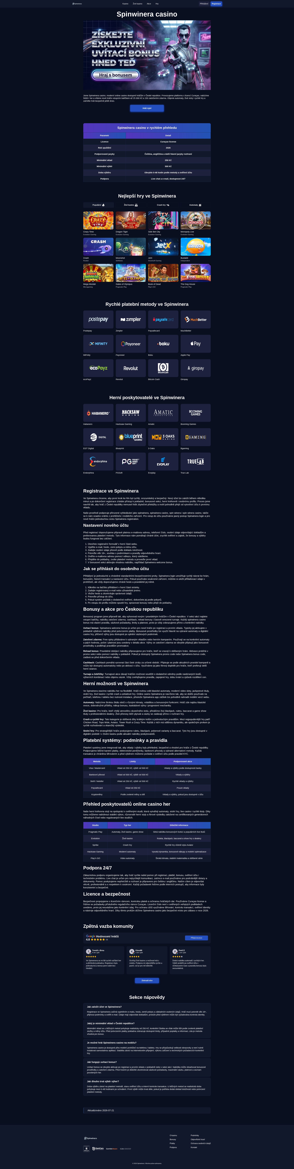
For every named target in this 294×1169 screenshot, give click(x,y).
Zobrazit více (147, 980)
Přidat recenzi (196, 938)
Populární (97, 205)
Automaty (193, 205)
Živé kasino (129, 205)
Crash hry (161, 205)
